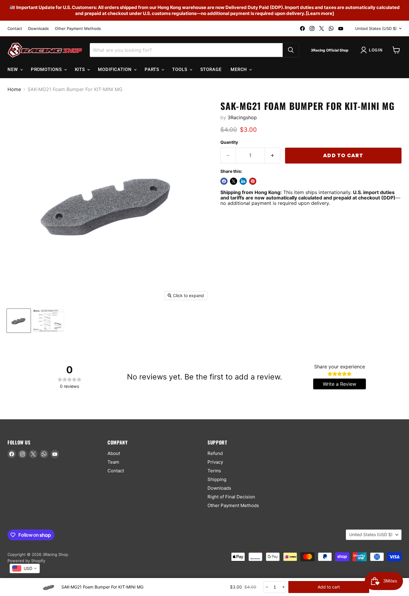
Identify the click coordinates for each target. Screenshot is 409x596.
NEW (13, 69)
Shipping (216, 479)
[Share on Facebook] (224, 181)
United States (376, 28)
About (113, 453)
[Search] (291, 50)
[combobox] (25, 568)
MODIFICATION (115, 69)
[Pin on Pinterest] (252, 181)
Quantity (229, 142)
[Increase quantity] (283, 587)
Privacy (215, 462)
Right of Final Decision (231, 497)
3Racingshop (242, 117)
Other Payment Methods (78, 28)
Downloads (38, 28)
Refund (215, 453)
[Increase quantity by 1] (272, 156)
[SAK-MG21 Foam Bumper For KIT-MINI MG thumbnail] (19, 320)
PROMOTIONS (47, 69)
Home (14, 89)
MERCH (240, 69)
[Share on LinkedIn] (243, 181)
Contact (14, 28)
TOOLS (180, 69)
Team (113, 462)
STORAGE (211, 69)
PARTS (153, 69)
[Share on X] (233, 181)
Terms (214, 471)
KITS (81, 69)
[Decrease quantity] (266, 587)
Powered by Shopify (26, 560)
